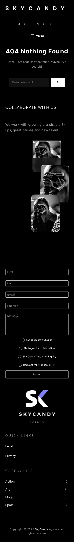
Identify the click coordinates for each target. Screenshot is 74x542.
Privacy (10, 456)
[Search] (58, 82)
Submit (37, 374)
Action (10, 481)
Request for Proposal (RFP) (38, 364)
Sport (9, 505)
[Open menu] (37, 36)
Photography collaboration (39, 348)
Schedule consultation (39, 339)
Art (7, 489)
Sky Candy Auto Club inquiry (39, 356)
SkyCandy (41, 529)
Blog (8, 497)
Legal (9, 446)
